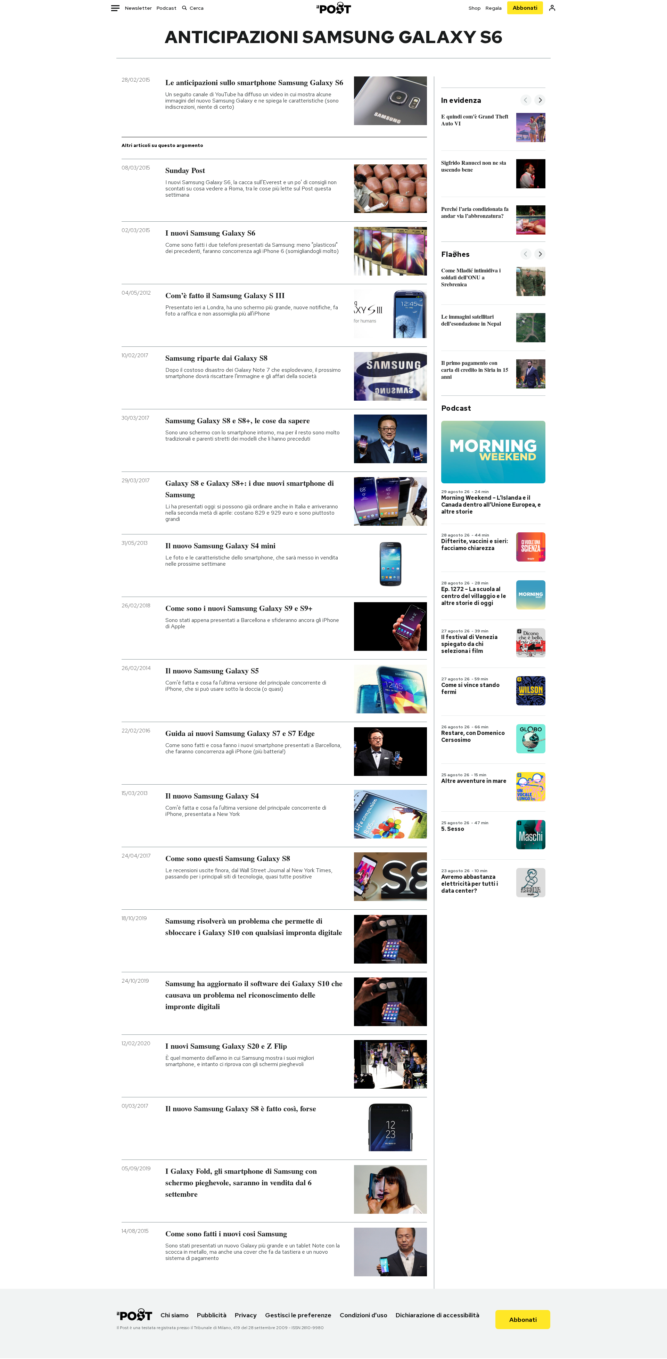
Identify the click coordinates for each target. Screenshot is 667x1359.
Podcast (166, 8)
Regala (494, 8)
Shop (475, 8)
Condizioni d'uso (363, 1315)
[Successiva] (539, 101)
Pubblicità (212, 1315)
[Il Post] (333, 8)
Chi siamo (174, 1315)
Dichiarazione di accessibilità (437, 1315)
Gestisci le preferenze (298, 1315)
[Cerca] (184, 8)
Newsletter (138, 8)
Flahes (455, 254)
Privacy (246, 1315)
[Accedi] (552, 7)
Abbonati (525, 7)
